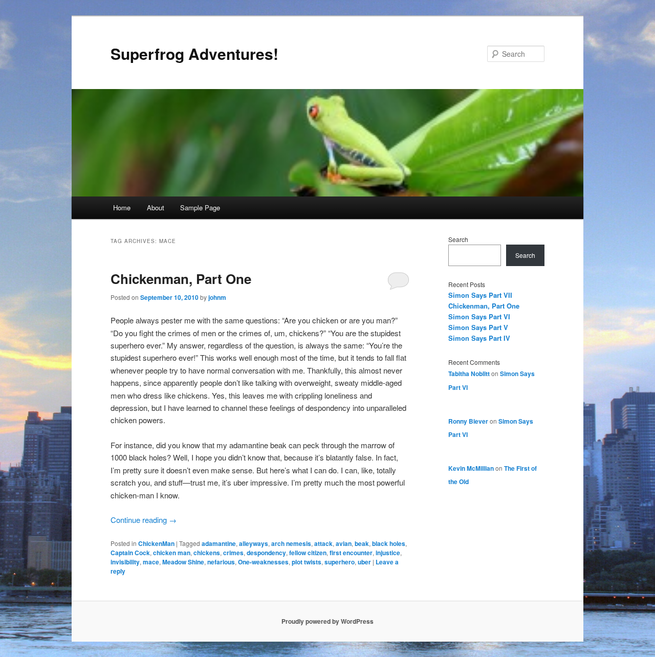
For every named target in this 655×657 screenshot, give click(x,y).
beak (362, 543)
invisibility (125, 561)
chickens (206, 552)
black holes (388, 543)
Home (121, 207)
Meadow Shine (183, 561)
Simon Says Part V (478, 327)
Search (458, 239)
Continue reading (144, 519)
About (155, 207)
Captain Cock (130, 552)
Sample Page (200, 207)
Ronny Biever (468, 421)
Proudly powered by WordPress (327, 621)
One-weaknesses (263, 561)
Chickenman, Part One (181, 278)
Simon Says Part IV (479, 338)
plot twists (306, 561)
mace (151, 561)
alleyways (253, 543)
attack (323, 543)
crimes (233, 552)
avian (344, 543)
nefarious (221, 561)
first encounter (351, 552)
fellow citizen (307, 552)
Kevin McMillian (471, 468)
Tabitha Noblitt (469, 373)
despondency (266, 552)
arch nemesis (291, 543)
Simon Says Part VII (480, 295)
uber (364, 561)
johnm (217, 297)
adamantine (219, 543)
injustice (388, 552)
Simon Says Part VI (479, 316)
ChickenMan (156, 543)
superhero (339, 561)
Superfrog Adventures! (194, 53)
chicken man (171, 552)
